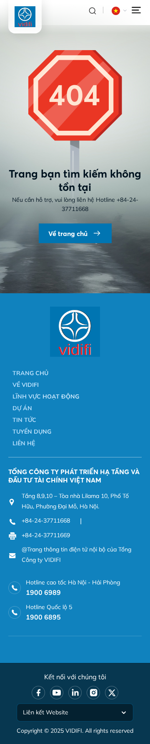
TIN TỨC (24, 420)
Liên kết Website (45, 712)
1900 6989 (43, 592)
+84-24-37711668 (46, 520)
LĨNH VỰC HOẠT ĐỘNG (45, 396)
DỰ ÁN (22, 408)
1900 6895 (43, 617)
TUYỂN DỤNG (31, 431)
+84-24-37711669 (46, 535)
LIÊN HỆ (23, 443)
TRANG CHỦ (30, 373)
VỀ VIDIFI (25, 385)
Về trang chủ (68, 233)
